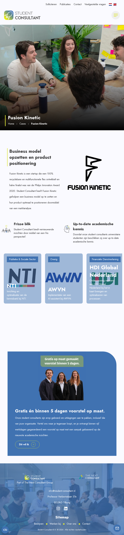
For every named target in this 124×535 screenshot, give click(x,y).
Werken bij (55, 524)
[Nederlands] (110, 4)
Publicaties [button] (65, 4)
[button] (22, 15)
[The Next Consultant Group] (89, 477)
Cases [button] (23, 123)
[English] (114, 4)
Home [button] (11, 123)
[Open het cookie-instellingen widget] (5, 529)
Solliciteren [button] (51, 4)
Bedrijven (39, 524)
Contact (86, 524)
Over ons (71, 524)
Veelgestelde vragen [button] (95, 4)
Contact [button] (78, 4)
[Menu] (115, 15)
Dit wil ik (24, 444)
